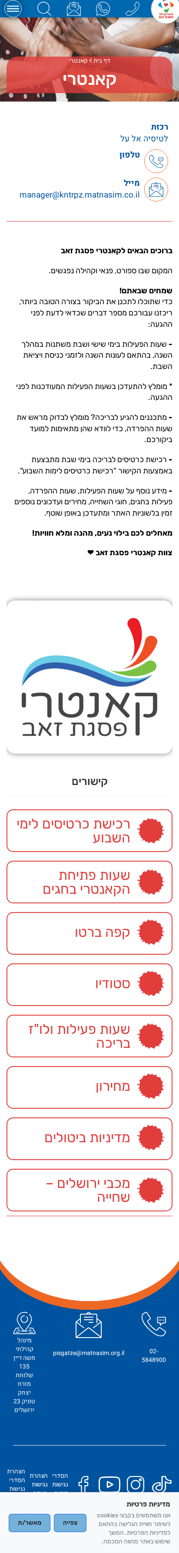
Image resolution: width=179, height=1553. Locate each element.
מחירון (113, 1086)
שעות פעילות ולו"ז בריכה (79, 1036)
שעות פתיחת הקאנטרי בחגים (86, 882)
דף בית (101, 60)
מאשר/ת (29, 1522)
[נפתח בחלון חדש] (103, 8)
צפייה (70, 1522)
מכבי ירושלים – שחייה (88, 1190)
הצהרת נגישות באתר (39, 1484)
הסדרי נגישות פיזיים (60, 1484)
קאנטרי (78, 60)
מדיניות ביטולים (87, 1137)
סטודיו (112, 983)
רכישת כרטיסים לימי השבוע (73, 831)
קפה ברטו (102, 932)
